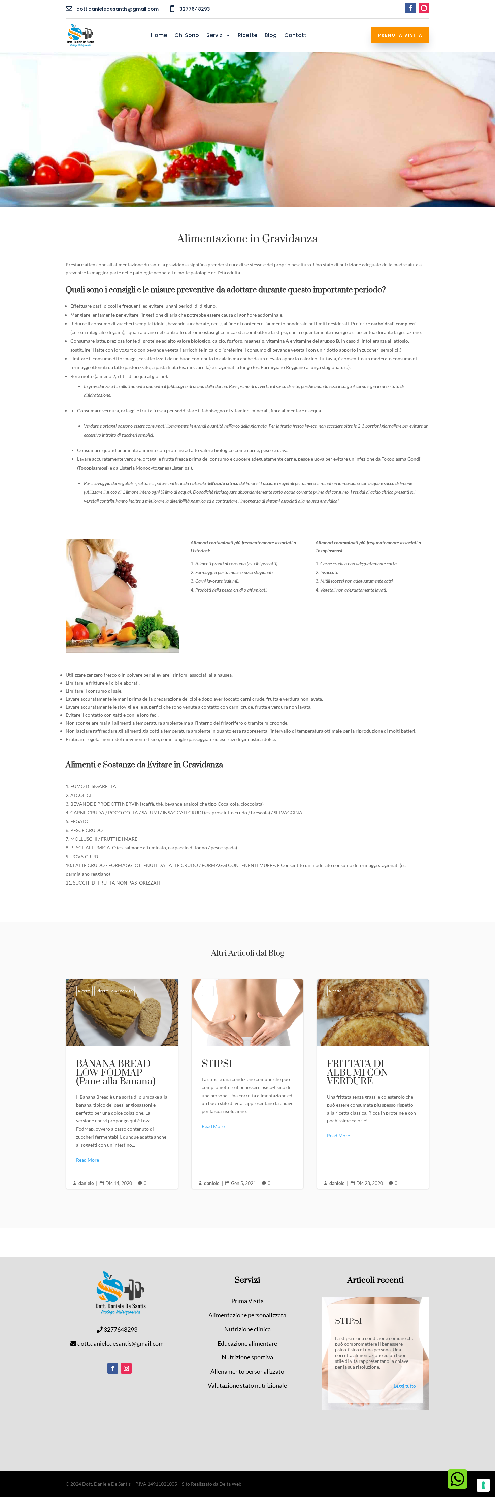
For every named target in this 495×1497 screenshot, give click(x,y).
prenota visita (400, 35)
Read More (87, 1160)
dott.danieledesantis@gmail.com (120, 1343)
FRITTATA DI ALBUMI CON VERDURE (373, 1084)
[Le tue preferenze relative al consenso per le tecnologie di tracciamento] (483, 1485)
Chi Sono (186, 36)
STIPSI (248, 1084)
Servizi (215, 36)
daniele (86, 1183)
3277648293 (120, 1329)
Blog (271, 36)
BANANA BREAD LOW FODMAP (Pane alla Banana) (122, 1084)
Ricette (247, 36)
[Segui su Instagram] (424, 8)
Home (159, 36)
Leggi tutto (405, 1386)
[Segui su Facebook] (410, 8)
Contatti (296, 36)
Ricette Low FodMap (114, 990)
